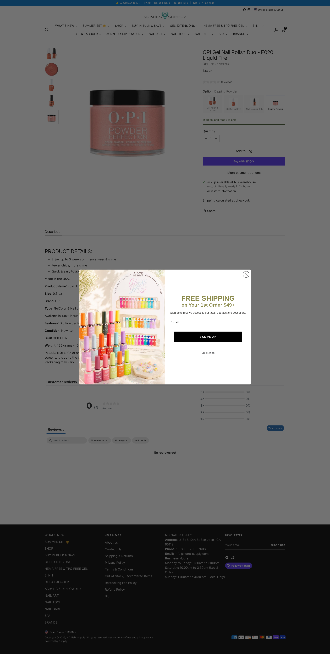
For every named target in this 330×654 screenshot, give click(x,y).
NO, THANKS (208, 353)
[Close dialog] (246, 274)
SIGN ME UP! (208, 336)
